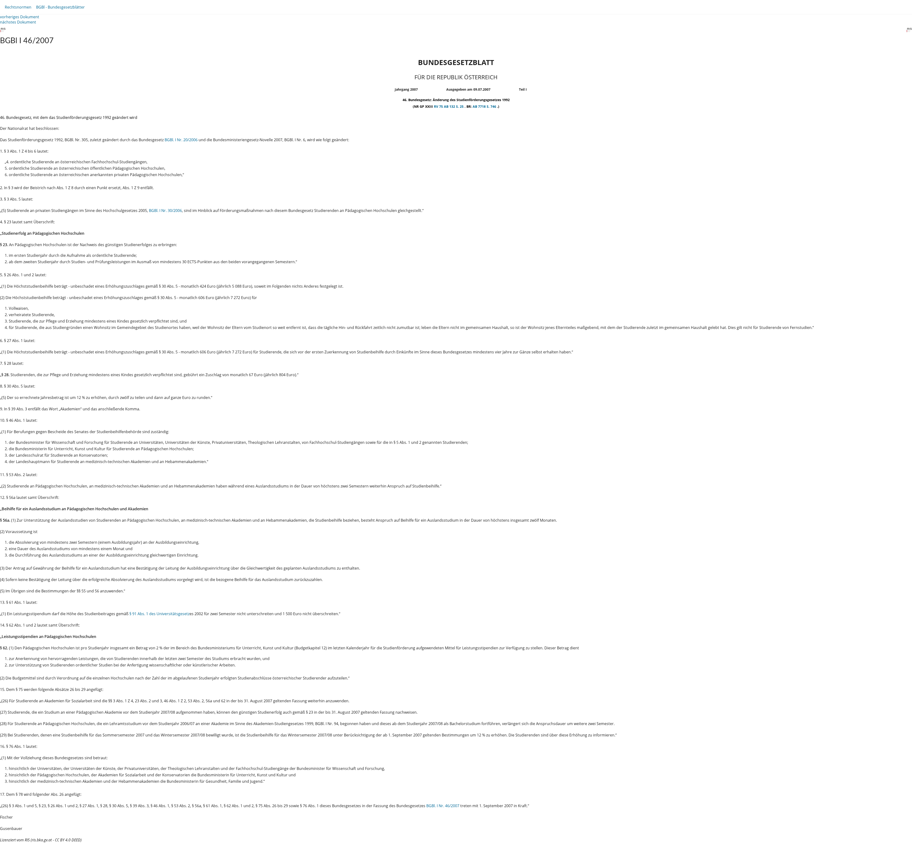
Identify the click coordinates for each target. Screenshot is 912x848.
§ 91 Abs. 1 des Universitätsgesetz (159, 613)
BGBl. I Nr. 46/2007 (442, 805)
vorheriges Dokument (19, 16)
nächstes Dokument (18, 22)
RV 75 (439, 106)
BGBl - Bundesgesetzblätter (60, 7)
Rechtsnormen (18, 7)
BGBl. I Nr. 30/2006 (165, 210)
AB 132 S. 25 (454, 106)
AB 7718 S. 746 (485, 106)
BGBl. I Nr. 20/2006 (181, 139)
